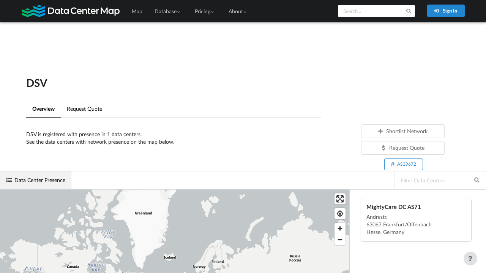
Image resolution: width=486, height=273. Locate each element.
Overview (43, 108)
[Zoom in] (340, 228)
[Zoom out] (340, 239)
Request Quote (84, 108)
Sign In (449, 11)
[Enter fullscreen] (340, 198)
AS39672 (406, 164)
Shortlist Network (407, 131)
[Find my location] (340, 213)
